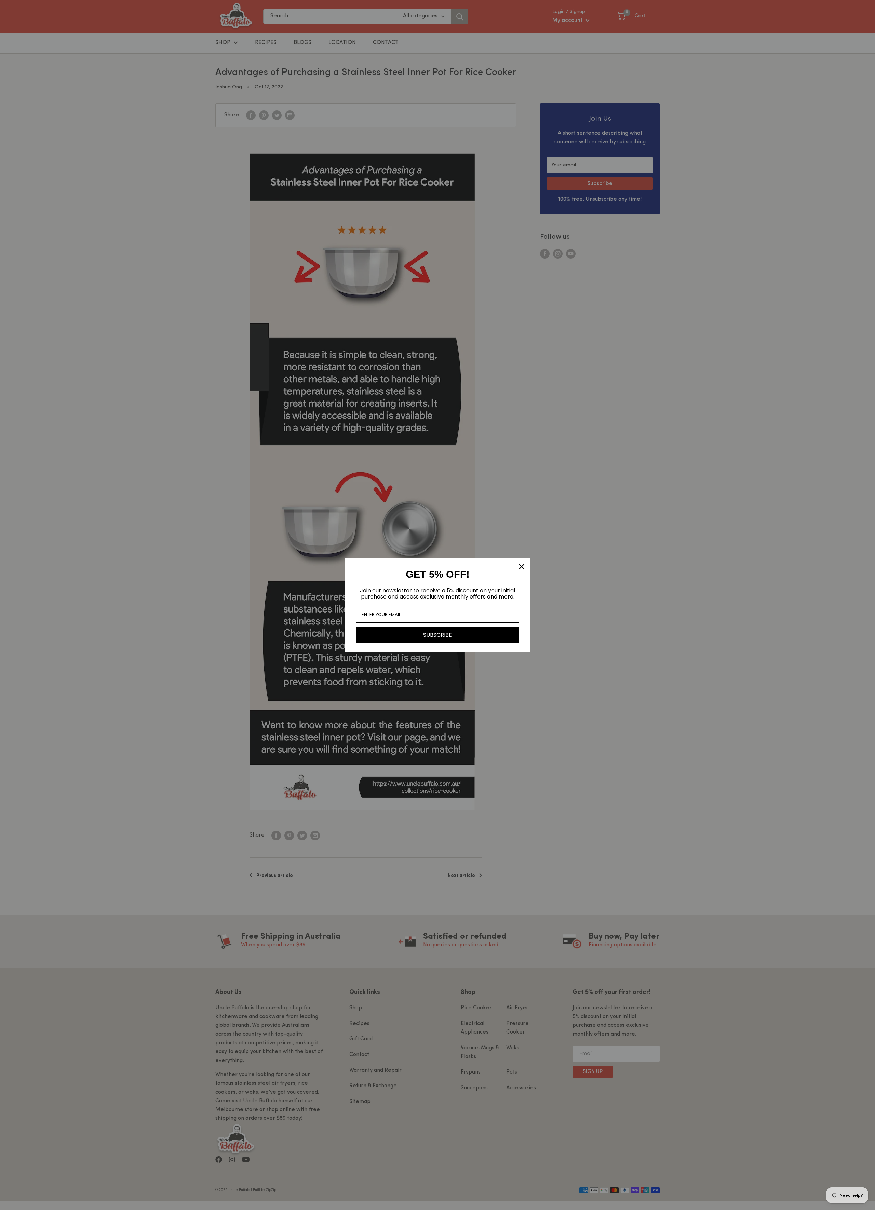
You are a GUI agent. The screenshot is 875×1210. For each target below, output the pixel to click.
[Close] (521, 566)
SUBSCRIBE (437, 635)
